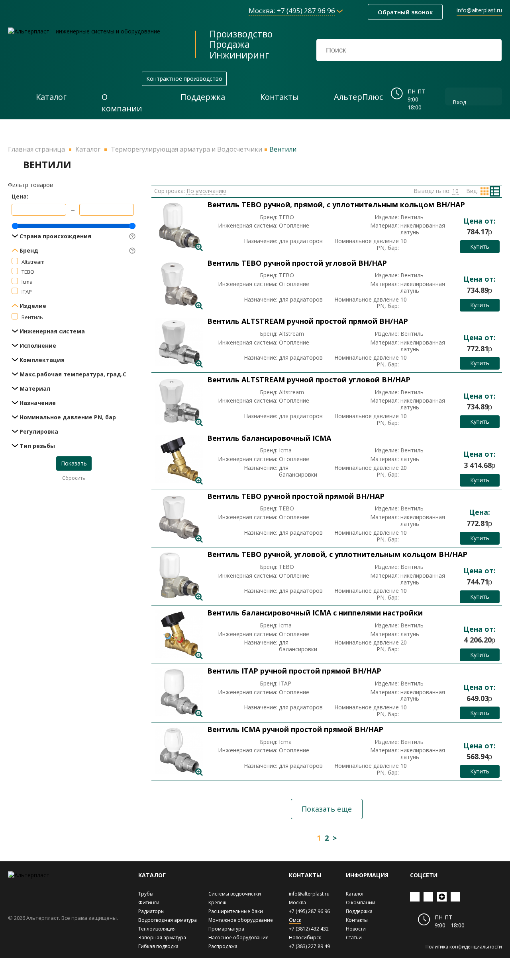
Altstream (33, 261)
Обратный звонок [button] (405, 12)
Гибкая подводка (158, 946)
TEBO (28, 271)
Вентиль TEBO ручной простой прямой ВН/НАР (295, 496)
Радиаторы (151, 911)
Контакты (357, 920)
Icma (27, 281)
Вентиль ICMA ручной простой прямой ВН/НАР (295, 729)
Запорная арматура (162, 937)
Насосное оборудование (238, 937)
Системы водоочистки (234, 893)
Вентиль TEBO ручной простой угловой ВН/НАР (297, 263)
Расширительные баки (235, 911)
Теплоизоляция (157, 928)
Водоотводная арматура (167, 920)
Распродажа (222, 946)
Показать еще (327, 809)
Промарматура (226, 928)
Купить (479, 246)
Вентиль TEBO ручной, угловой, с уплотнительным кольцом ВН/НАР (337, 554)
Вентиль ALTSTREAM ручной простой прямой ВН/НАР (307, 321)
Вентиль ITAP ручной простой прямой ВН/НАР (294, 671)
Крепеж (217, 902)
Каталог (355, 893)
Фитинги (148, 902)
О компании (360, 902)
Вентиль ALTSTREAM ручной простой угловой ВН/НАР (308, 379)
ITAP (27, 291)
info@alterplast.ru (479, 10)
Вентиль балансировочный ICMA (269, 438)
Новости (356, 928)
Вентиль (32, 317)
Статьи (354, 937)
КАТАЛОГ (152, 875)
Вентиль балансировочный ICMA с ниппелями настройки (315, 612)
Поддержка (359, 911)
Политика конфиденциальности (464, 946)
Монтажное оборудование (240, 920)
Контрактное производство (184, 78)
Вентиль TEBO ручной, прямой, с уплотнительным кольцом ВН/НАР (336, 204)
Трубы (145, 893)
